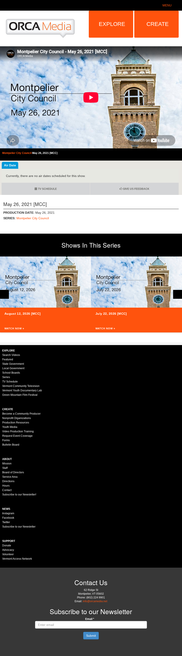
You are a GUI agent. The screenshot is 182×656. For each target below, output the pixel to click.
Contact (7, 490)
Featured (7, 359)
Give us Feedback (135, 188)
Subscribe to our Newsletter (19, 526)
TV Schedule (47, 188)
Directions (8, 481)
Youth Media (9, 427)
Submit (91, 635)
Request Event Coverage (17, 435)
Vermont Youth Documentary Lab (22, 390)
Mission (7, 463)
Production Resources (15, 422)
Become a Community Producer (21, 413)
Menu (167, 5)
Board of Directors (13, 472)
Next (177, 294)
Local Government (13, 368)
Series (6, 377)
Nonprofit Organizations (16, 418)
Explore (112, 24)
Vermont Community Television (21, 386)
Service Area (10, 476)
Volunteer (8, 554)
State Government (13, 363)
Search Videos (11, 355)
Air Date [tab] (10, 165)
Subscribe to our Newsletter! (19, 494)
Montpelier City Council (32, 218)
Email (89, 619)
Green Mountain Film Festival (20, 394)
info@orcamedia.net (95, 601)
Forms (6, 440)
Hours (6, 485)
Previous (4, 294)
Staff (5, 468)
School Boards (11, 372)
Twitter (6, 522)
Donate (6, 545)
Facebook (8, 517)
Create (157, 24)
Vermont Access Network (17, 558)
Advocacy (8, 549)
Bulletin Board (10, 444)
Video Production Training (18, 431)
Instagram (8, 513)
